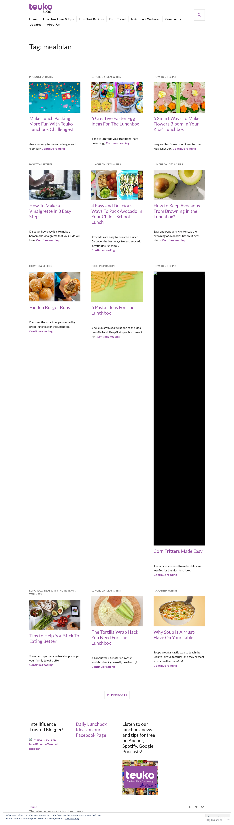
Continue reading (53, 148)
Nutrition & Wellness (145, 19)
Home (33, 19)
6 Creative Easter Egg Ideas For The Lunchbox (115, 120)
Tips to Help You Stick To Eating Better (54, 638)
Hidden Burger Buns (49, 307)
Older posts (117, 695)
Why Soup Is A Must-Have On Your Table (174, 634)
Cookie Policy (72, 818)
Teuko (33, 807)
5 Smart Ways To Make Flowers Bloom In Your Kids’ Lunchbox (176, 123)
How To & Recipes (91, 19)
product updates (41, 76)
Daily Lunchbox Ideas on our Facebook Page (91, 729)
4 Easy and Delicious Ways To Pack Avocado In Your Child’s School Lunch (116, 214)
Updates (35, 24)
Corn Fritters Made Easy (178, 551)
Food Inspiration (103, 266)
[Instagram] (202, 807)
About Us (53, 24)
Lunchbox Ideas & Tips (58, 19)
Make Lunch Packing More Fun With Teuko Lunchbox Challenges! (51, 123)
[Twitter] (196, 807)
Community (173, 19)
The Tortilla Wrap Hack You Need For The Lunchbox (114, 637)
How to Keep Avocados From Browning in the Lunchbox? (177, 211)
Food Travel (117, 19)
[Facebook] (190, 807)
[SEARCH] (199, 15)
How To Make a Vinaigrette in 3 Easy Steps (50, 211)
